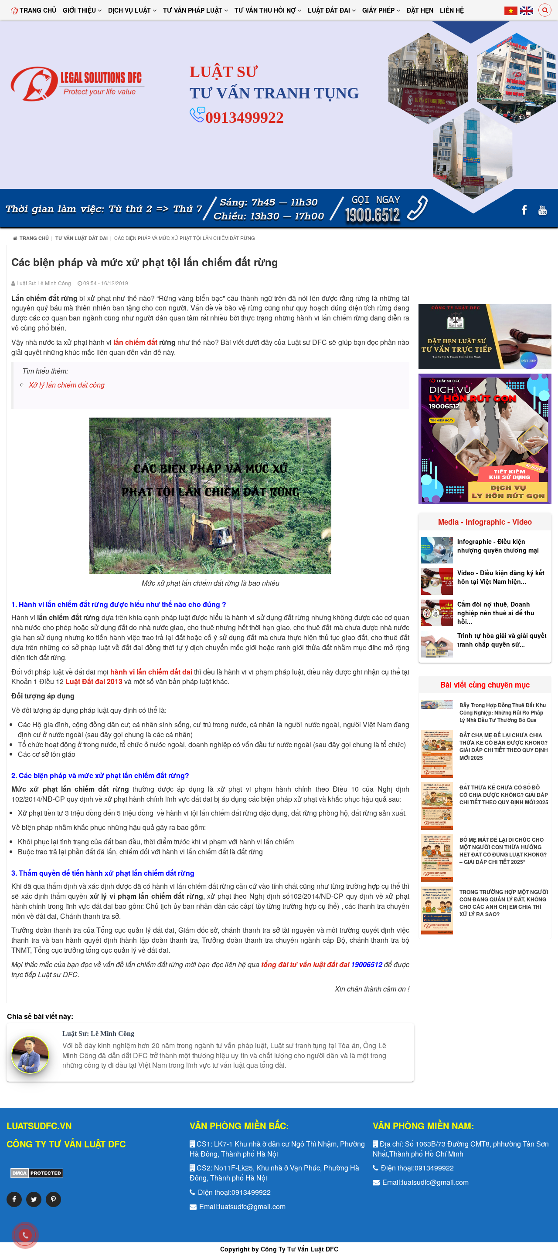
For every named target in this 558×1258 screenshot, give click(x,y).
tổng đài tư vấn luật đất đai (305, 964)
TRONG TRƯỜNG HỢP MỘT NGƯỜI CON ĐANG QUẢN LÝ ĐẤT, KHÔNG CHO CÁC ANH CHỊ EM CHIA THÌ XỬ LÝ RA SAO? (503, 903)
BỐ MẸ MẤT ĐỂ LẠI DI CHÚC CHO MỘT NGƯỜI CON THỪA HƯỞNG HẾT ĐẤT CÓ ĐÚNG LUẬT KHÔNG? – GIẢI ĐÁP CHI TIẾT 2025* (503, 851)
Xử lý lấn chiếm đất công (67, 385)
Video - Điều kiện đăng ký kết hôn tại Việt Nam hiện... (500, 577)
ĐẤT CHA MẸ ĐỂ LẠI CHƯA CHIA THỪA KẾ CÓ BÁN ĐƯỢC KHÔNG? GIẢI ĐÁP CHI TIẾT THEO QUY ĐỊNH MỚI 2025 (503, 746)
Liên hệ (452, 10)
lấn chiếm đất (135, 342)
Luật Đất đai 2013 (93, 681)
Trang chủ (37, 10)
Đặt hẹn (420, 10)
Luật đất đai (330, 10)
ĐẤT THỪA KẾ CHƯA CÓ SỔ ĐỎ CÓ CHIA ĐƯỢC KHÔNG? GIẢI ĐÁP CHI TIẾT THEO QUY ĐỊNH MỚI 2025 (503, 794)
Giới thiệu (80, 10)
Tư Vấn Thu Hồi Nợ (266, 10)
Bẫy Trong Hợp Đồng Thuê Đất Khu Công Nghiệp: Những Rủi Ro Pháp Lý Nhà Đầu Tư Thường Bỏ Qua (502, 712)
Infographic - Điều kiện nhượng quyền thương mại (498, 545)
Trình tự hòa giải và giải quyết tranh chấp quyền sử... (502, 639)
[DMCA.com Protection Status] (35, 1172)
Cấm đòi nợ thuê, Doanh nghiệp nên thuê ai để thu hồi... (495, 613)
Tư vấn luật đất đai (81, 238)
